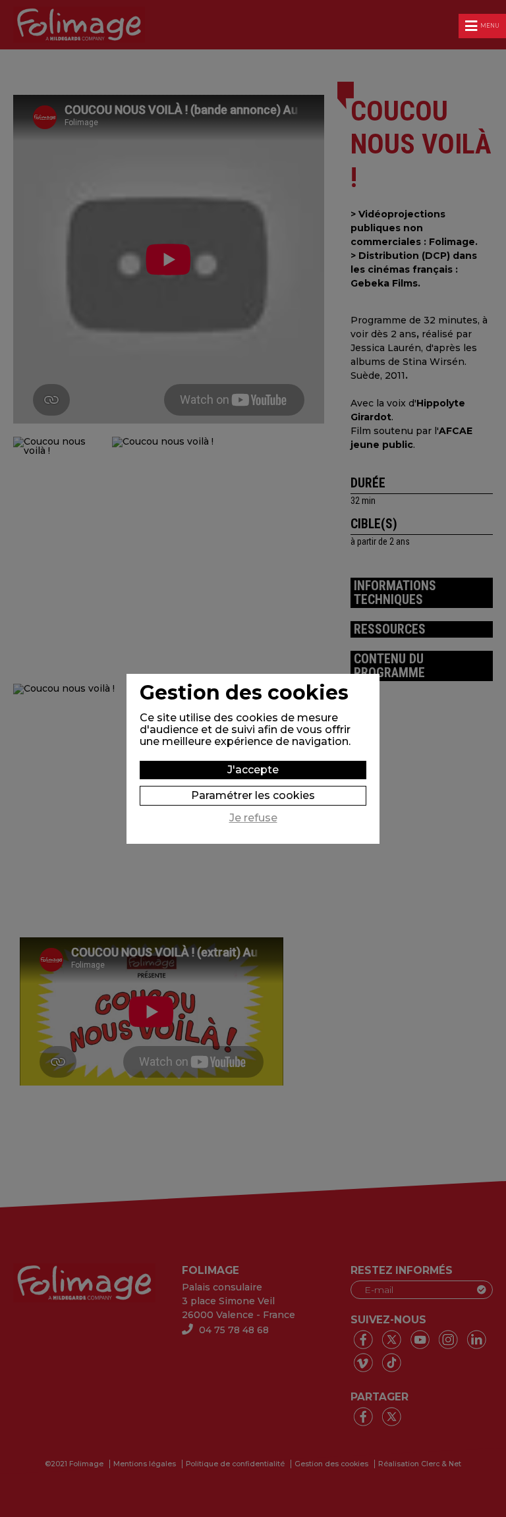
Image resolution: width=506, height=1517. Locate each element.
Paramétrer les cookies (253, 795)
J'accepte (253, 769)
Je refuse (253, 818)
